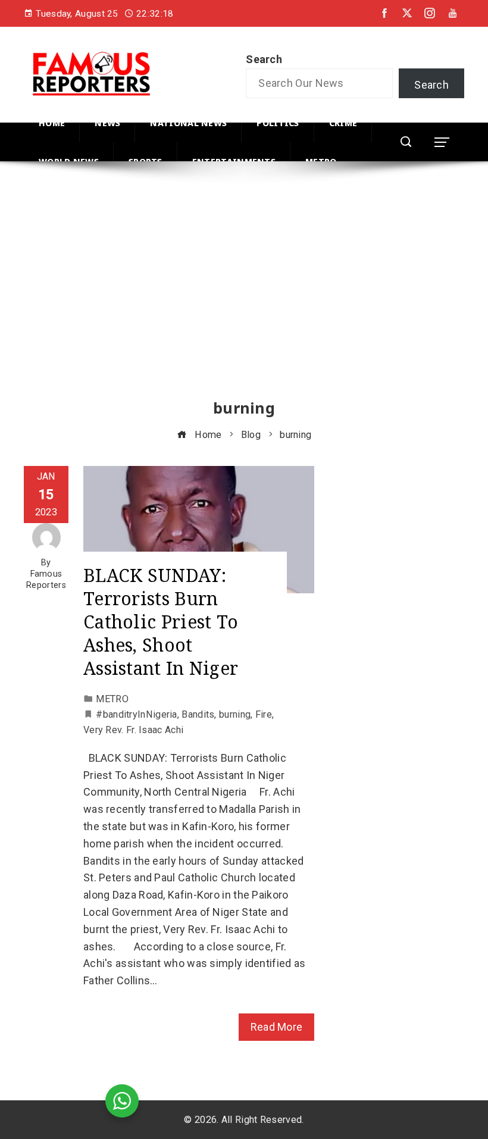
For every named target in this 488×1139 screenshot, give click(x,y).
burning (235, 714)
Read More (277, 1027)
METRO (112, 699)
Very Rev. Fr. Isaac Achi (133, 730)
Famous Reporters (46, 579)
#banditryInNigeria (136, 714)
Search (264, 59)
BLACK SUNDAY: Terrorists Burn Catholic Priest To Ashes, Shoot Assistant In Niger (160, 621)
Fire (263, 714)
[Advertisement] (244, 291)
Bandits (198, 714)
